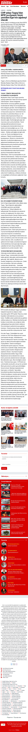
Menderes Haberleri (6, 708)
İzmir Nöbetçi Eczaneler (8, 668)
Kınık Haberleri (14, 707)
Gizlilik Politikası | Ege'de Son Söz (9, 681)
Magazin (12, 690)
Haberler (3, 10)
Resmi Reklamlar (5, 714)
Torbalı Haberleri (14, 713)
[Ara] (24, 2)
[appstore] (10, 717)
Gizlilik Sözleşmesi (6, 682)
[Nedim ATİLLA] (4, 558)
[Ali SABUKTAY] (4, 578)
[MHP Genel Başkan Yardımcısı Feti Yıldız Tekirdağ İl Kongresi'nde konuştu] (7, 426)
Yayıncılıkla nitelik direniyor (14, 559)
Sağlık (3, 691)
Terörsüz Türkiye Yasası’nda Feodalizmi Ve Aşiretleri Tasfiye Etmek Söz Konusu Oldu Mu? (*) (16, 572)
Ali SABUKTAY (11, 577)
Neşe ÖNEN (11, 582)
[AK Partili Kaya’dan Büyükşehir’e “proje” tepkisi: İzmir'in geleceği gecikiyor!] (7, 440)
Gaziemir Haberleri (6, 702)
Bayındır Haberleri (16, 694)
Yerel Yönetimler (14, 6)
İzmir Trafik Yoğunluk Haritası (9, 671)
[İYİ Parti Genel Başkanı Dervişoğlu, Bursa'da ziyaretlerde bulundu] (7, 413)
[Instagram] (16, 664)
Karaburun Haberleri (18, 704)
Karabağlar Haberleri (6, 704)
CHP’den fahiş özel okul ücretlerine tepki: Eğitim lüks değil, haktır (20, 432)
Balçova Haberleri (6, 694)
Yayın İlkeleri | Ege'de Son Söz (8, 685)
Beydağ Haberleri (6, 698)
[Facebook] (11, 664)
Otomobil (4, 688)
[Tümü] (26, 476)
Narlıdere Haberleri (6, 710)
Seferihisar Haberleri (6, 711)
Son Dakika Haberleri (7, 675)
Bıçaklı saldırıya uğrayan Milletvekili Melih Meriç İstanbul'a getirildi (20, 446)
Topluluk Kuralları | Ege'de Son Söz (9, 684)
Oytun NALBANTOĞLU (13, 544)
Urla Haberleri (23, 713)
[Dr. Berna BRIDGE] (4, 551)
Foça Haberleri (22, 701)
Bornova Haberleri (16, 698)
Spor (8, 691)
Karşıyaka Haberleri (6, 705)
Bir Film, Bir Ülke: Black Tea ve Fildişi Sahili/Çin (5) (16, 585)
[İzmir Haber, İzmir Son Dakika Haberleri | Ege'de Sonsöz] (6, 2)
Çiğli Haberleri (5, 701)
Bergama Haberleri (16, 696)
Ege (8, 6)
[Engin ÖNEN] (4, 564)
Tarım (10, 688)
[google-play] (17, 717)
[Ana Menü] (26, 2)
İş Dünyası (22, 687)
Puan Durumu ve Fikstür (8, 672)
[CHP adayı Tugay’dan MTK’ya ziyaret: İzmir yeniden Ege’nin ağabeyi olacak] (14, 56)
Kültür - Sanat (5, 690)
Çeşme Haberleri (14, 699)
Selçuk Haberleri (17, 711)
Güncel (3, 6)
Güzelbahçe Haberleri (17, 702)
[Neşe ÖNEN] (4, 584)
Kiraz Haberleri (5, 707)
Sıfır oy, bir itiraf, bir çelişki (14, 578)
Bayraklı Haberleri (6, 696)
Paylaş (4, 65)
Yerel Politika (20, 691)
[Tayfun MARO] (4, 591)
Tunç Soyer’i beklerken (13, 592)
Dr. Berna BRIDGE (12, 550)
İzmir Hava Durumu (7, 669)
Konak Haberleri (22, 707)
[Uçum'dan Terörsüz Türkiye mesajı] (21, 413)
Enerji (9, 687)
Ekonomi (23, 6)
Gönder (4, 468)
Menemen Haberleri (17, 708)
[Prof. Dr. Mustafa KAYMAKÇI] (4, 571)
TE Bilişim (17, 730)
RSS (4, 724)
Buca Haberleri (5, 699)
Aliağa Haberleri (15, 693)
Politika (9, 10)
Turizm (14, 688)
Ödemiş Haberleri (17, 710)
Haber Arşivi (5, 677)
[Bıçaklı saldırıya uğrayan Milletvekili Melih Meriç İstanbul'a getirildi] (21, 440)
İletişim (13, 682)
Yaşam (17, 690)
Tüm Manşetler (6, 674)
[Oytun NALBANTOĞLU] (4, 545)
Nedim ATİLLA (11, 557)
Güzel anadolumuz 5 (13, 552)
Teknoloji (13, 691)
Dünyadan (20, 685)
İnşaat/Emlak (15, 687)
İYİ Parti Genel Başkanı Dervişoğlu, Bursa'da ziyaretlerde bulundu (6, 419)
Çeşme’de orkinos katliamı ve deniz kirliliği (17, 565)
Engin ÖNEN (11, 563)
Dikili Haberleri (14, 701)
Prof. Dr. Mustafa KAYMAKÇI (15, 569)
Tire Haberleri (5, 713)
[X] (14, 664)
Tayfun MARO (11, 590)
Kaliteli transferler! (12, 545)
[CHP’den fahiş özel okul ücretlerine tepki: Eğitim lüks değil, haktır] (21, 426)
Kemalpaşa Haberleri (17, 705)
